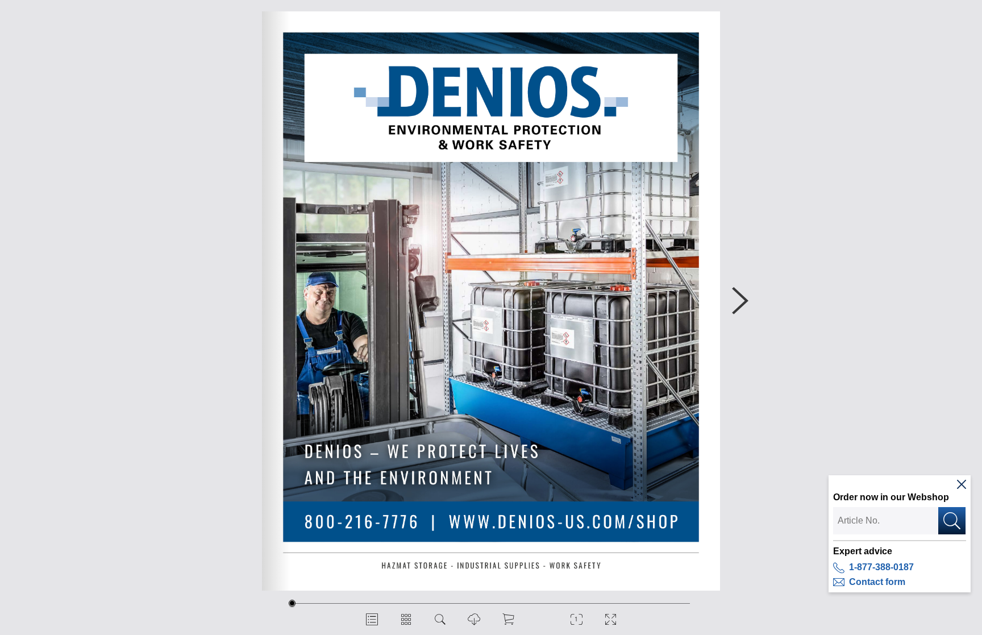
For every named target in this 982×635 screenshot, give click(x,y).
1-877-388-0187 (881, 567)
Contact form (877, 582)
